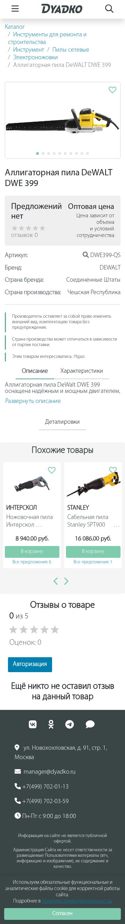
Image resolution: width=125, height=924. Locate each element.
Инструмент (28, 50)
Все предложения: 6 (31, 562)
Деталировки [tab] (62, 422)
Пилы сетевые (70, 50)
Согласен (62, 913)
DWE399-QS (104, 256)
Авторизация (30, 664)
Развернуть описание (33, 401)
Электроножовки (35, 58)
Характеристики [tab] (81, 371)
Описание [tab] (35, 371)
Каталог (15, 27)
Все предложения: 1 (93, 562)
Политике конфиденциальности (76, 901)
